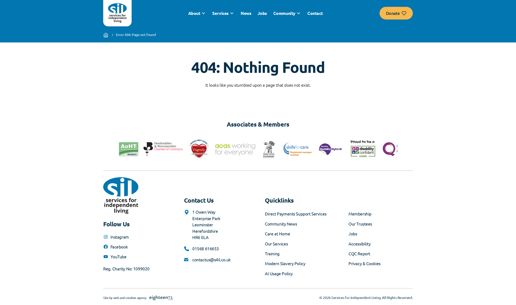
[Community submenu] (298, 13)
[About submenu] (203, 13)
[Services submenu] (231, 13)
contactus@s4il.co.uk (211, 259)
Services (220, 13)
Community (284, 13)
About (194, 13)
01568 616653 (205, 248)
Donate (393, 13)
